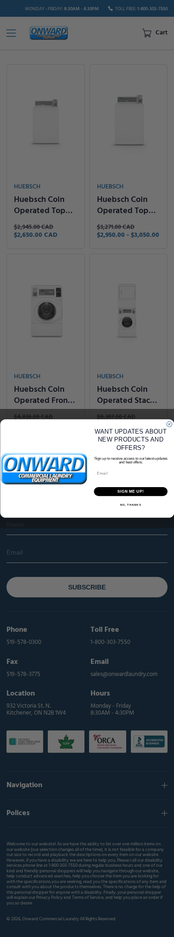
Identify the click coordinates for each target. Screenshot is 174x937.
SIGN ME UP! (130, 491)
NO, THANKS (130, 505)
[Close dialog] (169, 424)
